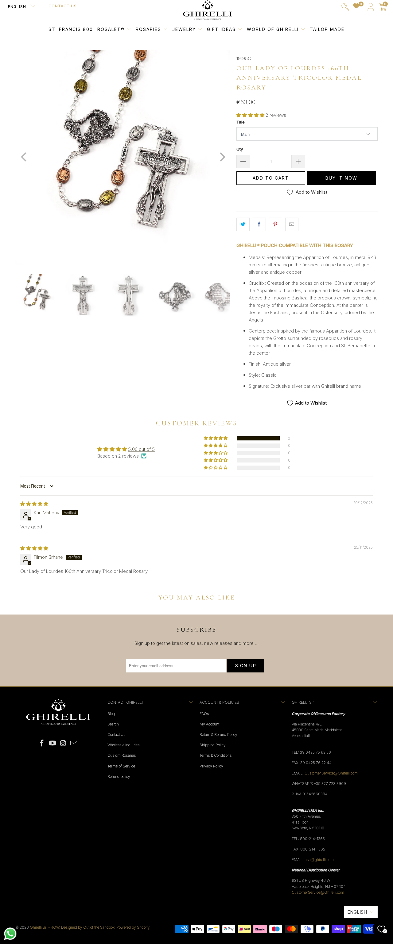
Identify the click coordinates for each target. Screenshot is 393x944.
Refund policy (118, 776)
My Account (209, 724)
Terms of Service (121, 766)
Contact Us (63, 6)
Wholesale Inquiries (123, 745)
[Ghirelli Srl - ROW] (207, 10)
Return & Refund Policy (218, 734)
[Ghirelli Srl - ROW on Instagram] (63, 743)
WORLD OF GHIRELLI (274, 29)
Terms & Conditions (216, 755)
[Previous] (24, 157)
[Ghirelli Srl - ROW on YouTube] (52, 743)
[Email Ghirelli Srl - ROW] (74, 743)
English (17, 6)
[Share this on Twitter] (243, 224)
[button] (250, 115)
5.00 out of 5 (141, 449)
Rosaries (149, 29)
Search (113, 724)
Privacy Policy (211, 766)
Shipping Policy (213, 745)
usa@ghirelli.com (319, 859)
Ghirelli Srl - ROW (44, 927)
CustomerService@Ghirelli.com (318, 892)
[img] (34, 504)
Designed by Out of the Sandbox (88, 927)
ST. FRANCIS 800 (71, 29)
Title (240, 122)
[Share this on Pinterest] (275, 224)
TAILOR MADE (327, 29)
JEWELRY (184, 29)
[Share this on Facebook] (259, 224)
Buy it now (341, 178)
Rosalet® (111, 29)
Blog (111, 713)
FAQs (204, 713)
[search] (345, 8)
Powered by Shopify (133, 927)
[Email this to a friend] (291, 224)
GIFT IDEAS (222, 29)
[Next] (221, 157)
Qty (239, 149)
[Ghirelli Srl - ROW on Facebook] (42, 743)
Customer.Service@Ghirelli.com (331, 773)
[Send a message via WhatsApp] (10, 934)
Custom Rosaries (121, 755)
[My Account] (370, 8)
